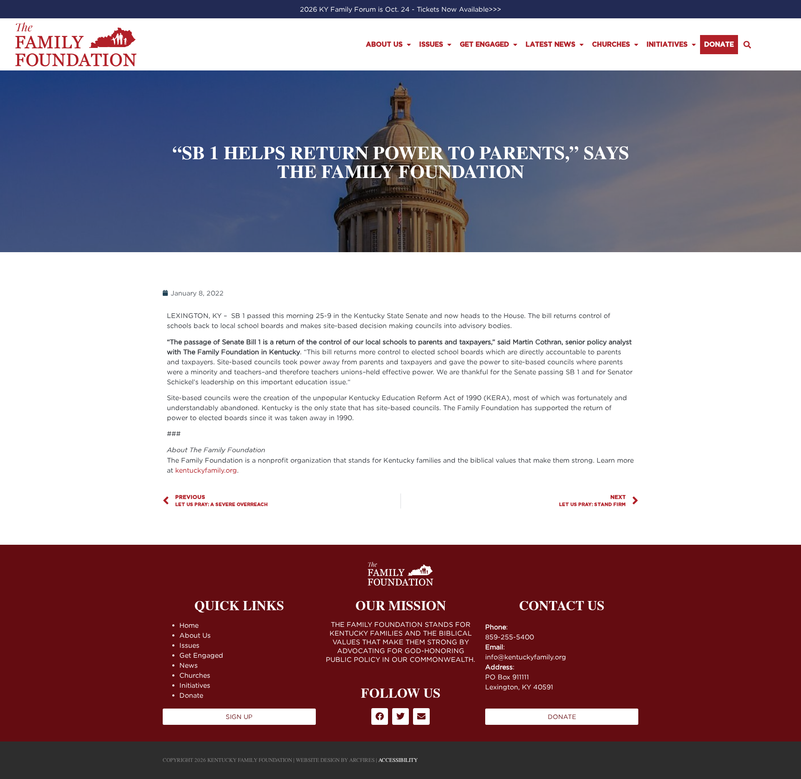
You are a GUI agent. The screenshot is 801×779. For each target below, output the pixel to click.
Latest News (550, 44)
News (188, 665)
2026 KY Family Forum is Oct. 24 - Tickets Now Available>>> (400, 9)
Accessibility (398, 760)
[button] (747, 44)
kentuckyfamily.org (206, 470)
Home (189, 625)
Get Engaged (484, 44)
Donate (719, 44)
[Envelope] (421, 716)
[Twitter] (400, 716)
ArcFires (362, 760)
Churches (611, 44)
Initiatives (667, 44)
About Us (384, 44)
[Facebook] (379, 716)
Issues (431, 44)
